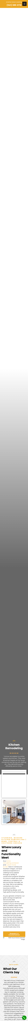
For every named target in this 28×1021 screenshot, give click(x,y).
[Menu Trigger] (24, 4)
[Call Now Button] (24, 1018)
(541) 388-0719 (14, 5)
